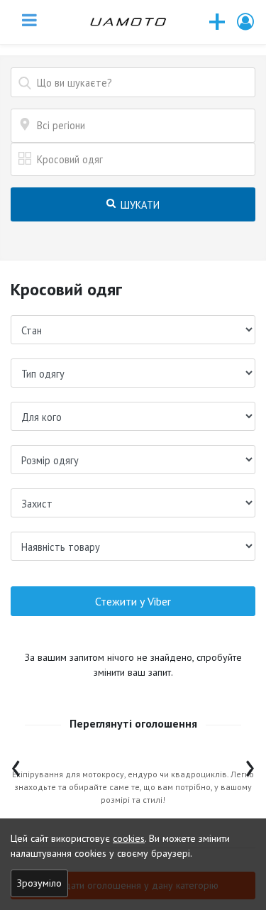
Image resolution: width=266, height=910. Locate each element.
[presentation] (16, 764)
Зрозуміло (39, 883)
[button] (246, 22)
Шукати (138, 205)
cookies (129, 838)
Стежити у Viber (133, 601)
